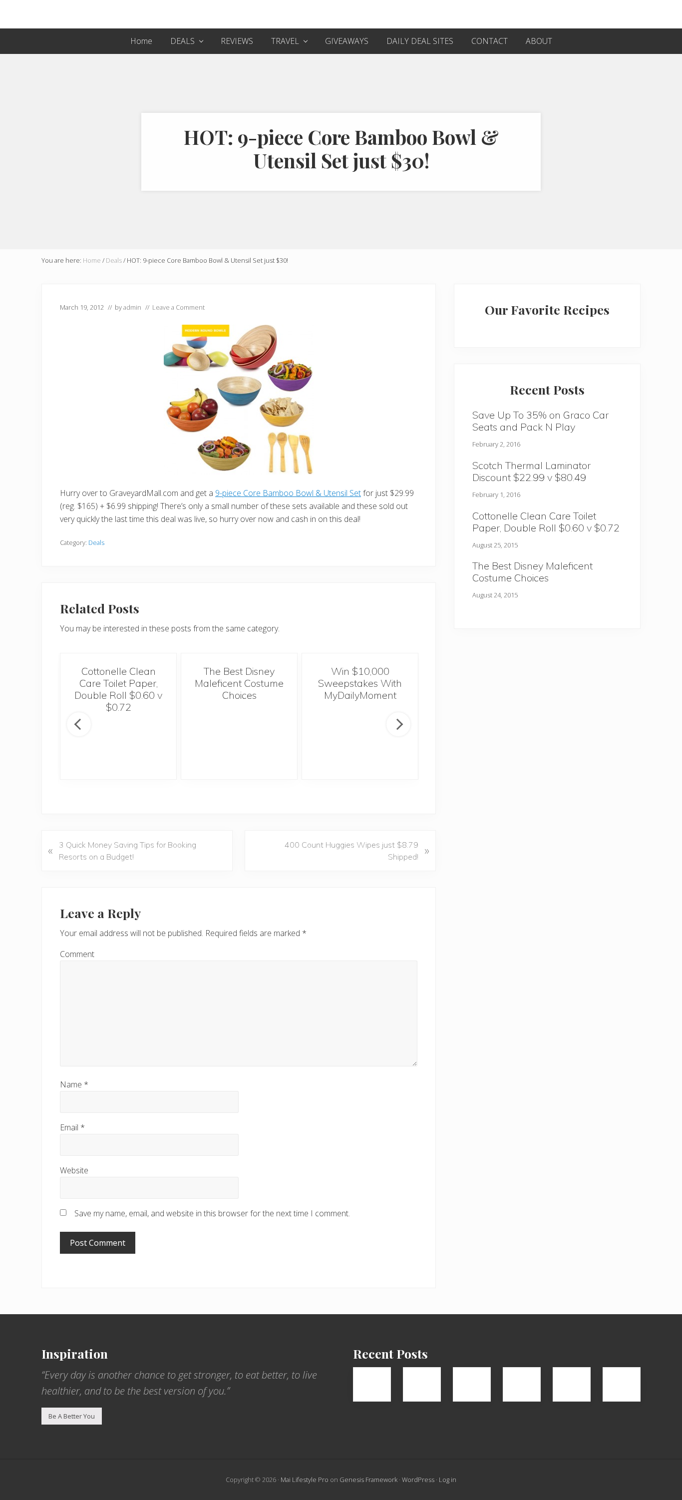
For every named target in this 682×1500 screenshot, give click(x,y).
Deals (96, 542)
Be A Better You (71, 1416)
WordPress (418, 1479)
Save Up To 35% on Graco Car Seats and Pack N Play (540, 421)
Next (398, 724)
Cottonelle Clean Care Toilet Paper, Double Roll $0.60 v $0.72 (118, 689)
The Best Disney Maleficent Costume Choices (239, 683)
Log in (447, 1479)
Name (74, 1084)
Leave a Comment (178, 307)
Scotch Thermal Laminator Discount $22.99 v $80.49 (531, 471)
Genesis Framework (368, 1479)
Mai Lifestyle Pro (305, 1479)
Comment (77, 954)
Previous (79, 724)
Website (74, 1170)
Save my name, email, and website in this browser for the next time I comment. (212, 1213)
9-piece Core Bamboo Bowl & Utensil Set (288, 493)
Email (72, 1127)
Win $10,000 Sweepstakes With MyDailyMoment (360, 683)
